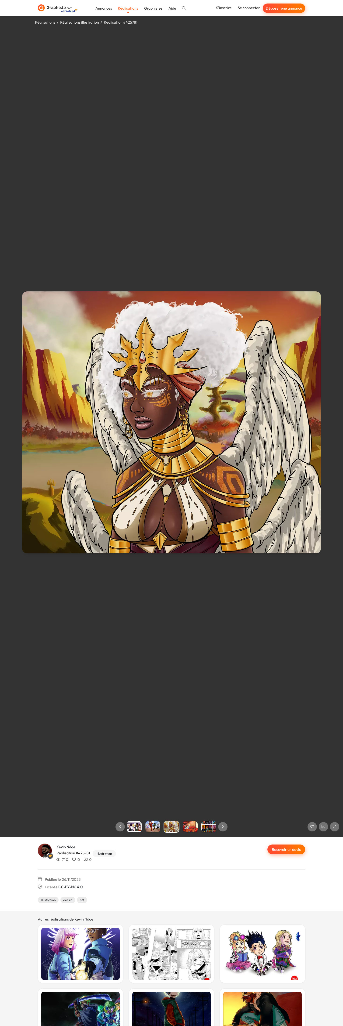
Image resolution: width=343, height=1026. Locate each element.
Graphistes (153, 8)
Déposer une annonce (284, 8)
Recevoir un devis (286, 849)
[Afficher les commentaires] (323, 826)
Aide (172, 8)
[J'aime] (312, 826)
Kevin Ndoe (65, 847)
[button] (120, 826)
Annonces (103, 8)
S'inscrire (224, 7)
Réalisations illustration (79, 22)
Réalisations (128, 8)
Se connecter (249, 7)
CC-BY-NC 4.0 (70, 887)
